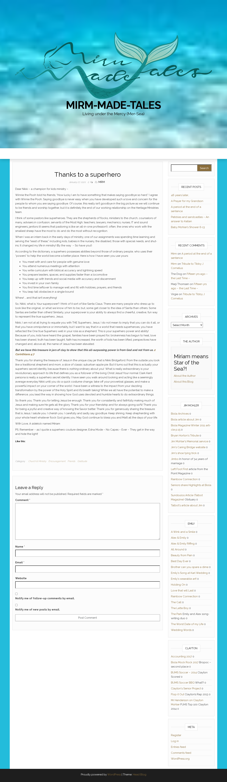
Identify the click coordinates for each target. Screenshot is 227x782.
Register (176, 735)
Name (20, 546)
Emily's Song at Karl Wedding (189, 573)
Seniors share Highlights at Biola (191, 485)
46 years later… (180, 195)
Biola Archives (180, 413)
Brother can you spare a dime (189, 567)
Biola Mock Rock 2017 (184, 662)
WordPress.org (180, 758)
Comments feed (181, 752)
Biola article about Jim (185, 419)
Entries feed (178, 747)
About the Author (185, 375)
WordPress (114, 774)
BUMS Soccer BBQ (183, 682)
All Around (177, 549)
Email (19, 562)
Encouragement (56, 461)
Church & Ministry (37, 461)
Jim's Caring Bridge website (188, 447)
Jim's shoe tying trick (184, 453)
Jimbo (175, 459)
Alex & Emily (178, 537)
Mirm (101, 182)
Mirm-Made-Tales (113, 105)
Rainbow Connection (184, 479)
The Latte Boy (180, 608)
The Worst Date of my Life (187, 624)
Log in (175, 741)
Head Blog (139, 774)
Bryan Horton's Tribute (185, 435)
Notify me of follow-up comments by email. (45, 598)
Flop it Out (177, 694)
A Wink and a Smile (183, 531)
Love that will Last (182, 590)
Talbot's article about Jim (186, 505)
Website (21, 578)
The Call (176, 602)
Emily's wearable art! (183, 578)
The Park (176, 614)
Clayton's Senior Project (186, 688)
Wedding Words (181, 630)
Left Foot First (179, 469)
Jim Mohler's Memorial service (189, 441)
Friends (71, 461)
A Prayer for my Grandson (187, 201)
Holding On (178, 584)
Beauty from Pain (181, 555)
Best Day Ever (179, 561)
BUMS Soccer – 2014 (184, 672)
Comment (22, 500)
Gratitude (82, 461)
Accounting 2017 (181, 656)
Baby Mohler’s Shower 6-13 (188, 227)
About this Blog (183, 381)
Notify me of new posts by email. (37, 609)
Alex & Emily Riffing (183, 543)
